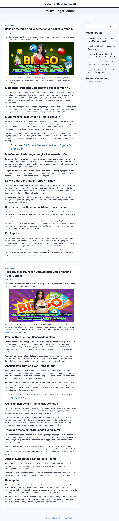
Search (88, 23)
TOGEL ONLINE (9, 25)
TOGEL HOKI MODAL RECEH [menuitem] (23, 78)
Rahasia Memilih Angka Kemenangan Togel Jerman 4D (39, 29)
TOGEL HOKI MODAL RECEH (62, 518)
